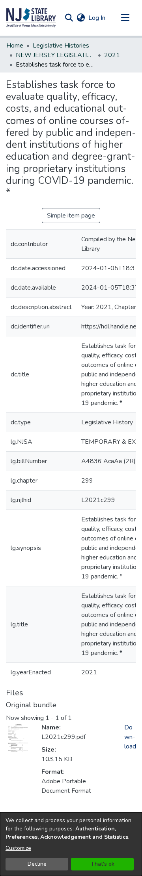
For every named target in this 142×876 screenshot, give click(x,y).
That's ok (102, 864)
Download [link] (130, 737)
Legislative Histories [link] (61, 45)
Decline (37, 864)
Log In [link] (97, 17)
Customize (18, 848)
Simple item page (71, 215)
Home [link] (14, 45)
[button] (31, 18)
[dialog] (71, 844)
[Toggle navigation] (125, 17)
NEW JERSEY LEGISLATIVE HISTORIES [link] (55, 55)
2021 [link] (112, 55)
